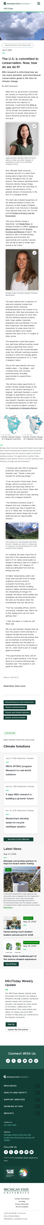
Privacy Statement (22, 1204)
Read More (8, 907)
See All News (11, 964)
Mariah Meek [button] (9, 686)
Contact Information (22, 1199)
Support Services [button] (14, 1100)
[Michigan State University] (17, 3)
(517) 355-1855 (13, 1213)
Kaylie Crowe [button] (20, 686)
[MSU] (22, 1079)
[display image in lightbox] (22, 138)
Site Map (22, 1201)
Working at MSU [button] (13, 1106)
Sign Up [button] (11, 1024)
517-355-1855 (10, 1125)
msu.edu (23, 1213)
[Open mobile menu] (38, 4)
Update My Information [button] (18, 1029)
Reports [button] (9, 1113)
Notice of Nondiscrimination (12, 1216)
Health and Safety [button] (15, 1093)
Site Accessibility (22, 1207)
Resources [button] (10, 1086)
